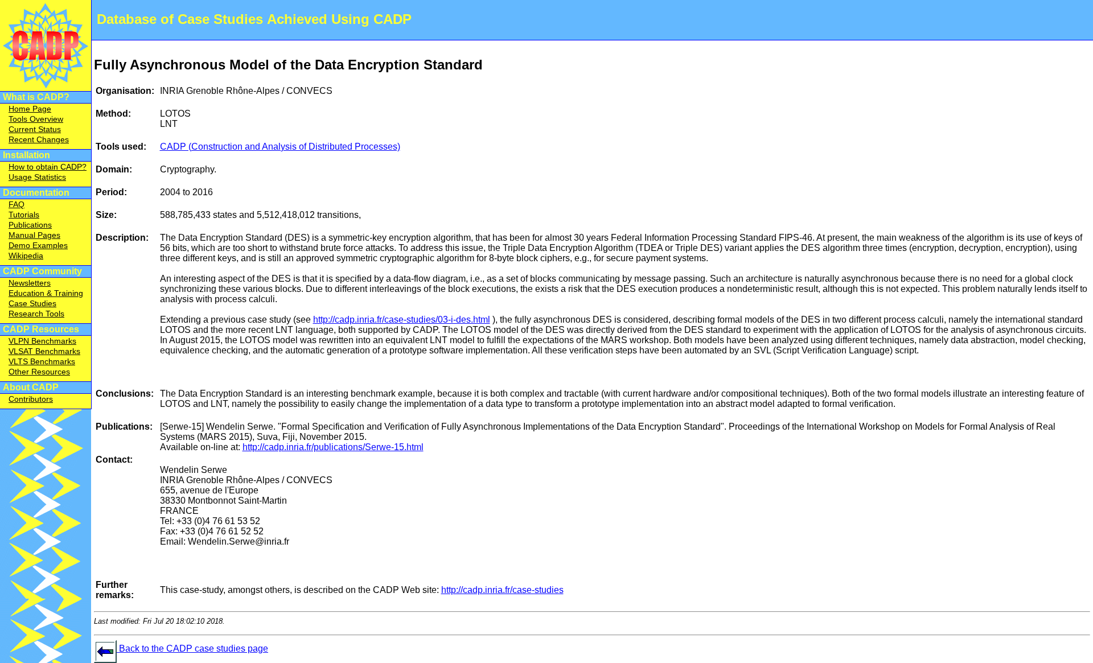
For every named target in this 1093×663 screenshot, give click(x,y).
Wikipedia (26, 255)
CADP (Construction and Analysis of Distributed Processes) (280, 146)
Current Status (35, 129)
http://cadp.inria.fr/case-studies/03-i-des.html (401, 319)
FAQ (16, 204)
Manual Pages (34, 235)
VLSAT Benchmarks (44, 351)
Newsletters (30, 282)
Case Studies (32, 303)
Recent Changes (39, 139)
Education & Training (46, 293)
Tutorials (24, 214)
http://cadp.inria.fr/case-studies (502, 590)
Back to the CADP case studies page (192, 648)
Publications (30, 224)
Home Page (30, 108)
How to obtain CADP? (48, 166)
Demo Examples (38, 245)
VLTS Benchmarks (42, 361)
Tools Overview (36, 118)
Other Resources (39, 371)
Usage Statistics (37, 177)
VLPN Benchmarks (42, 340)
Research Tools (36, 313)
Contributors (31, 398)
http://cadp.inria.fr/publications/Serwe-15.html (333, 447)
